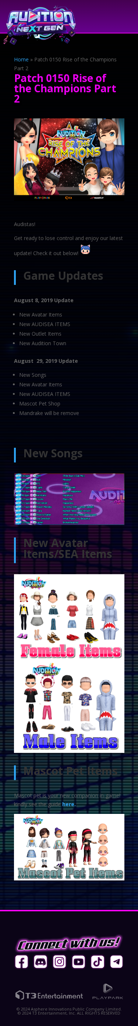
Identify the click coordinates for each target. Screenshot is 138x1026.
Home (21, 59)
